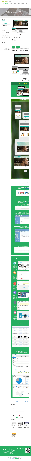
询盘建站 (15, 3)
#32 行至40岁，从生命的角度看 (6, 37)
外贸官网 (11, 3)
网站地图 (19, 458)
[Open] (30, 11)
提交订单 (18, 417)
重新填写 (22, 417)
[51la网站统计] (16, 458)
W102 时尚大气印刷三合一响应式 (26, 427)
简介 (3, 6)
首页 (3, 3)
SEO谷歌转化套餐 (5, 25)
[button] (27, 3)
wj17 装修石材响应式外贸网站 (14, 427)
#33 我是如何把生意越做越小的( (6, 35)
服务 (26, 3)
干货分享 (22, 3)
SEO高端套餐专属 (5, 23)
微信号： (14, 408)
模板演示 (6, 3)
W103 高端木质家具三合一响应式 (20, 427)
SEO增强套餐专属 (5, 21)
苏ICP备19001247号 (12, 458)
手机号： (14, 410)
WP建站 (19, 3)
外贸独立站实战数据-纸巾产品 (5, 32)
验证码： (14, 415)
